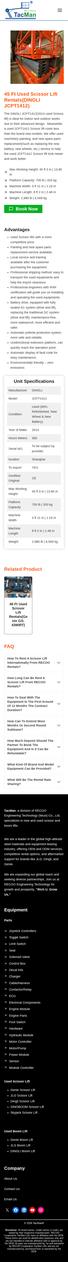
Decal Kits (16, 970)
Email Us (10, 1199)
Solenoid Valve (19, 957)
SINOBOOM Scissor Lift (27, 1107)
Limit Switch (17, 944)
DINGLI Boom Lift (22, 1151)
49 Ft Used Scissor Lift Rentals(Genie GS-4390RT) (18, 614)
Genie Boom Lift (21, 1140)
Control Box (17, 963)
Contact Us (12, 1189)
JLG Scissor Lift (21, 1095)
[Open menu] (60, 10)
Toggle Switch (18, 937)
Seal (12, 950)
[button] (37, 57)
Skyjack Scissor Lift (23, 1112)
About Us (10, 1178)
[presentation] (18, 587)
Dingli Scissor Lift (22, 1101)
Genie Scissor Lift (22, 1090)
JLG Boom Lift (20, 1145)
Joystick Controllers (22, 931)
